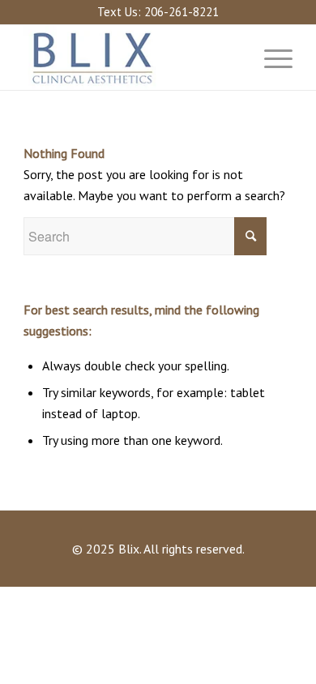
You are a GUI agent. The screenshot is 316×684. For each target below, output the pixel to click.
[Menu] (270, 57)
